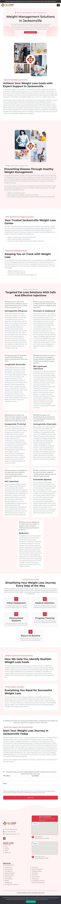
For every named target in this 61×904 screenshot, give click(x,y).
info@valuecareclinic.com (12, 834)
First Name (6, 775)
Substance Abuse (36, 871)
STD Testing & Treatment (12, 884)
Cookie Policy (51, 899)
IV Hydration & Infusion (38, 880)
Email (5, 783)
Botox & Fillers (36, 877)
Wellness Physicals (37, 869)
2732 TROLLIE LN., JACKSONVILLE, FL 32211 (41, 857)
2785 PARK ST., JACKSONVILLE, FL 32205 (42, 837)
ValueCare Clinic (26, 893)
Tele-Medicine (8, 871)
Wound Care (35, 878)
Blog (6, 847)
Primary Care (8, 867)
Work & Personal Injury (38, 882)
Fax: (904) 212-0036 (10, 831)
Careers (7, 848)
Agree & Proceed (31, 901)
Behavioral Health (10, 873)
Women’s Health (9, 875)
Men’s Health (8, 877)
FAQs (6, 850)
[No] (59, 900)
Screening (35, 867)
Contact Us (8, 852)
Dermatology (8, 878)
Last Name (35, 775)
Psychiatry (35, 873)
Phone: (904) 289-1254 (11, 829)
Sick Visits (35, 875)
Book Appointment (30, 32)
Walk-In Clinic (8, 869)
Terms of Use (33, 791)
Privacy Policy (43, 791)
